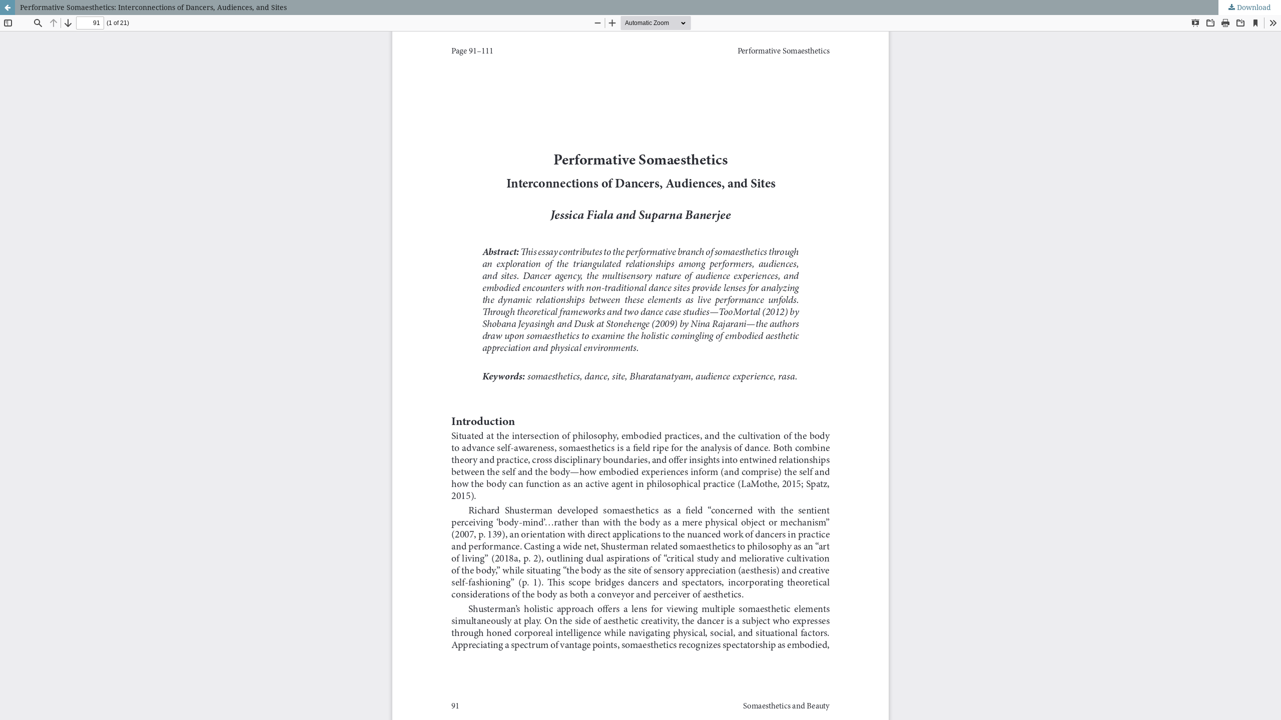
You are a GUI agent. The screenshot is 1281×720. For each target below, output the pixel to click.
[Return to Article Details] (7, 7)
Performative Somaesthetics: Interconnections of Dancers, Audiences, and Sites (153, 7)
